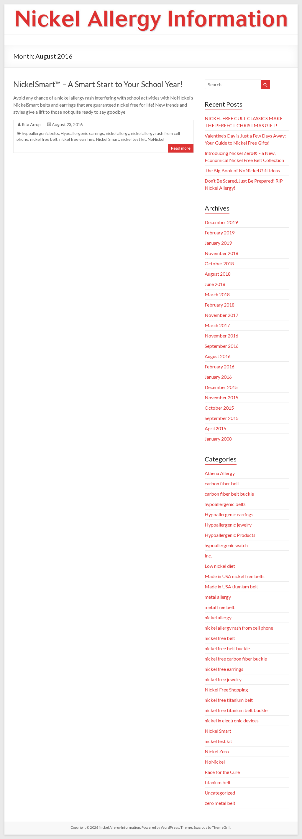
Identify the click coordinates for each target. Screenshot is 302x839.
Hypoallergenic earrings (82, 133)
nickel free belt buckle (227, 648)
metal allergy (218, 597)
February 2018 (219, 304)
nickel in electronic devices (232, 720)
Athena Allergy (220, 473)
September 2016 (222, 346)
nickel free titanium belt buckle (236, 710)
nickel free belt (44, 139)
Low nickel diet (220, 566)
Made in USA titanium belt (231, 586)
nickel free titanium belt (229, 700)
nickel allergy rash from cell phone (239, 628)
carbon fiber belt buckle (229, 494)
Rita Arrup (31, 124)
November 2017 (221, 315)
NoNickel (156, 139)
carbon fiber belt (222, 483)
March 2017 (217, 325)
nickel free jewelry (223, 679)
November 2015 (221, 397)
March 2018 (217, 294)
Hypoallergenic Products (230, 535)
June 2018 (215, 284)
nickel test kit (133, 139)
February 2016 (219, 366)
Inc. (208, 555)
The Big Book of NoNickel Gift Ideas (242, 170)
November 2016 (221, 335)
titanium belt (218, 782)
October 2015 (219, 408)
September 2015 (222, 418)
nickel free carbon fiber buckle (236, 658)
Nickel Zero (217, 751)
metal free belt (219, 607)
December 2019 (221, 222)
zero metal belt (220, 803)
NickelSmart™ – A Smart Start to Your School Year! (98, 84)
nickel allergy (117, 133)
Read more (181, 147)
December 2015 (221, 387)
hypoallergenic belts (40, 133)
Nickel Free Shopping (226, 689)
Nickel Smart (107, 139)
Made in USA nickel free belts (235, 576)
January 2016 (218, 377)
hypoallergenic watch (226, 545)
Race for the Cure (222, 772)
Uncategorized (220, 792)
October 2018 (219, 263)
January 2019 (218, 243)
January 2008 (218, 438)
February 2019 (219, 232)
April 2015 (215, 428)
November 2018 (221, 253)
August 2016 (218, 356)
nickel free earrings (76, 139)
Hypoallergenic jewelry (228, 524)
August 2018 (218, 274)
